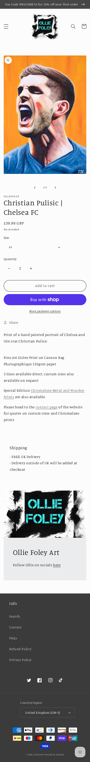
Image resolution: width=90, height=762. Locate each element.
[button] (6, 26)
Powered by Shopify (54, 754)
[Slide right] (55, 187)
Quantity (10, 259)
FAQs (13, 638)
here (57, 565)
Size (6, 238)
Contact (15, 627)
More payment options (45, 311)
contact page (47, 407)
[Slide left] (35, 187)
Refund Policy (20, 649)
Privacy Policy (20, 660)
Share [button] (13, 322)
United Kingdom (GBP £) (42, 712)
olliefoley (38, 754)
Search (14, 616)
